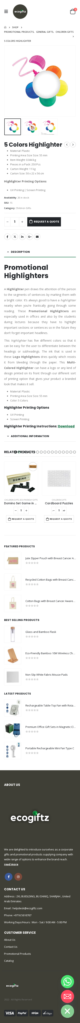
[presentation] (9, 81)
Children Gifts (23, 208)
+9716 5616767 (22, 915)
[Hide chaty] (67, 1011)
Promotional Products (17, 954)
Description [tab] (20, 252)
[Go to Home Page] (5, 27)
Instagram (18, 877)
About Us (9, 940)
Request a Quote (46, 222)
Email (37, 236)
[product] (21, 478)
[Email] (67, 996)
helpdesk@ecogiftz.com (27, 908)
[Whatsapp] (67, 981)
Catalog (9, 961)
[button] (15, 452)
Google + (29, 236)
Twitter (14, 236)
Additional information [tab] (30, 436)
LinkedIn (22, 236)
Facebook (7, 236)
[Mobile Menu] (7, 11)
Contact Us (10, 947)
